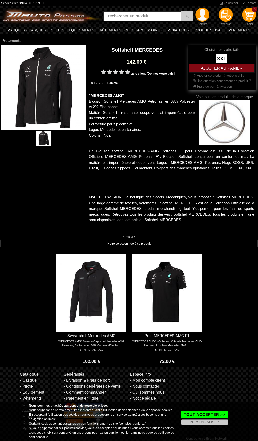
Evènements (238, 30)
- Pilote (26, 386)
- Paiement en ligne (81, 398)
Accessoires (149, 30)
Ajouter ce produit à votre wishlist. (221, 75)
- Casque (28, 380)
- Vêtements (31, 398)
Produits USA (207, 30)
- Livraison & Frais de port (87, 380)
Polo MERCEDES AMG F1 (166, 335)
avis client (138, 73)
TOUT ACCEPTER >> (204, 414)
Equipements (81, 30)
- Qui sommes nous (147, 392)
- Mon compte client (147, 380)
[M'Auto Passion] (52, 16)
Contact (250, 3)
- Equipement (32, 392)
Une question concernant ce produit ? (223, 81)
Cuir (128, 30)
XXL (222, 58)
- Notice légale (143, 398)
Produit (129, 236)
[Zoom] (43, 87)
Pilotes (56, 30)
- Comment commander (85, 392)
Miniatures (178, 30)
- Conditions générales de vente (92, 386)
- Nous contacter (144, 386)
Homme (112, 82)
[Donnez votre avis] (161, 73)
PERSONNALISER (204, 422)
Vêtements (110, 30)
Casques (37, 30)
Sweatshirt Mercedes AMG (91, 335)
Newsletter (230, 3)
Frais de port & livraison (214, 86)
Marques (16, 30)
